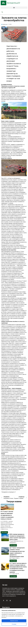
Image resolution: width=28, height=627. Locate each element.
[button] (14, 8)
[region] (14, 617)
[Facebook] (3, 600)
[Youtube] (10, 600)
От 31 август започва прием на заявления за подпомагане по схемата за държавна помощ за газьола (7, 515)
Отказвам (14, 624)
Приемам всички (14, 620)
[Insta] (7, 600)
